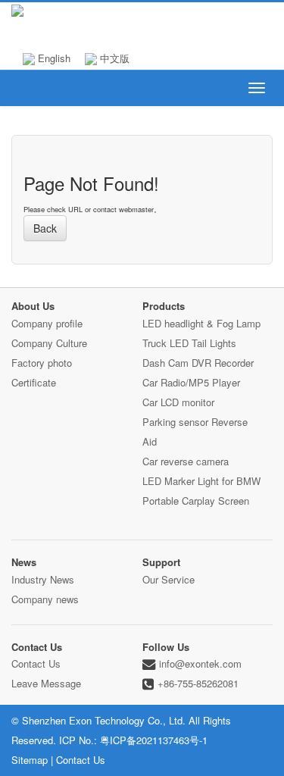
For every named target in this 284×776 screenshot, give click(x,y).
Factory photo (41, 362)
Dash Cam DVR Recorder (198, 362)
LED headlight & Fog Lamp (201, 323)
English (52, 58)
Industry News (42, 579)
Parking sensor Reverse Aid (195, 432)
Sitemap (29, 760)
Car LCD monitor (178, 402)
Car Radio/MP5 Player (191, 382)
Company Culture (49, 343)
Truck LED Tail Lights (189, 343)
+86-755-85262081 (198, 683)
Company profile (47, 323)
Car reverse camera (185, 461)
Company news (45, 599)
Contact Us (36, 663)
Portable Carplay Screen (195, 500)
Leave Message (46, 683)
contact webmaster (123, 209)
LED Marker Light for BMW (201, 481)
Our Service (168, 579)
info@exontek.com (200, 663)
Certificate (33, 382)
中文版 (113, 58)
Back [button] (45, 228)
